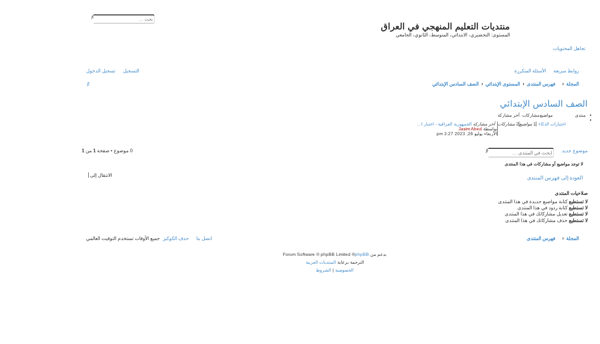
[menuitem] (532, 70)
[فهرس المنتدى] (548, 28)
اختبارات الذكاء (552, 124)
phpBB (362, 254)
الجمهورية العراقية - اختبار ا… (444, 124)
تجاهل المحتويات (569, 48)
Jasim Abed (470, 128)
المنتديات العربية (321, 262)
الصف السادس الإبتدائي (544, 103)
